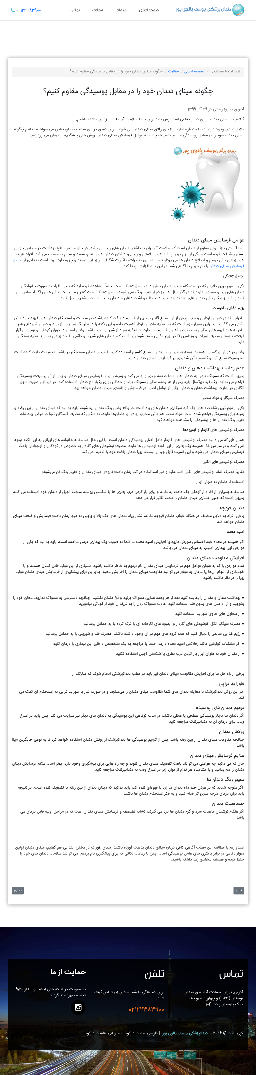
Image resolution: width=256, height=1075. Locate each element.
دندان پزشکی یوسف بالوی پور (203, 9)
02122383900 (28, 10)
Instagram (78, 1007)
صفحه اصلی (149, 10)
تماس (75, 10)
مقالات (97, 10)
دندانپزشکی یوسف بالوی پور (185, 1033)
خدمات (121, 10)
